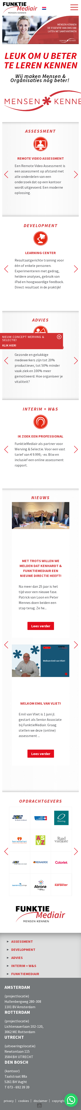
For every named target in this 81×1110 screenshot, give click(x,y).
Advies (17, 957)
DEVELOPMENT (41, 225)
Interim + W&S (40, 409)
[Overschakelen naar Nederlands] (44, 8)
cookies (23, 1100)
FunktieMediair (25, 974)
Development (23, 949)
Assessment (22, 941)
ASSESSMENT (40, 131)
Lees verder (40, 626)
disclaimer (40, 1100)
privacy (9, 1100)
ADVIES (40, 320)
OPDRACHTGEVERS (40, 801)
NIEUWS (40, 497)
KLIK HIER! (9, 345)
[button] (71, 1100)
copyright (58, 1100)
